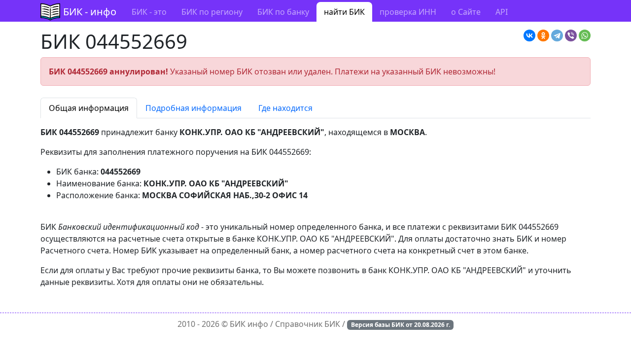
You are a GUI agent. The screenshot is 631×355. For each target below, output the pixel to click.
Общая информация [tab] (89, 108)
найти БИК (344, 11)
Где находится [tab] (285, 108)
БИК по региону (212, 11)
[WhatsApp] (585, 35)
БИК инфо (249, 324)
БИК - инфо (89, 11)
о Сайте (466, 11)
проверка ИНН (408, 11)
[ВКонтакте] (529, 35)
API (501, 11)
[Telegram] (557, 35)
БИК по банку (283, 11)
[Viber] (571, 35)
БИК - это (149, 11)
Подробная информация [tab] (193, 108)
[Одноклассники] (543, 35)
